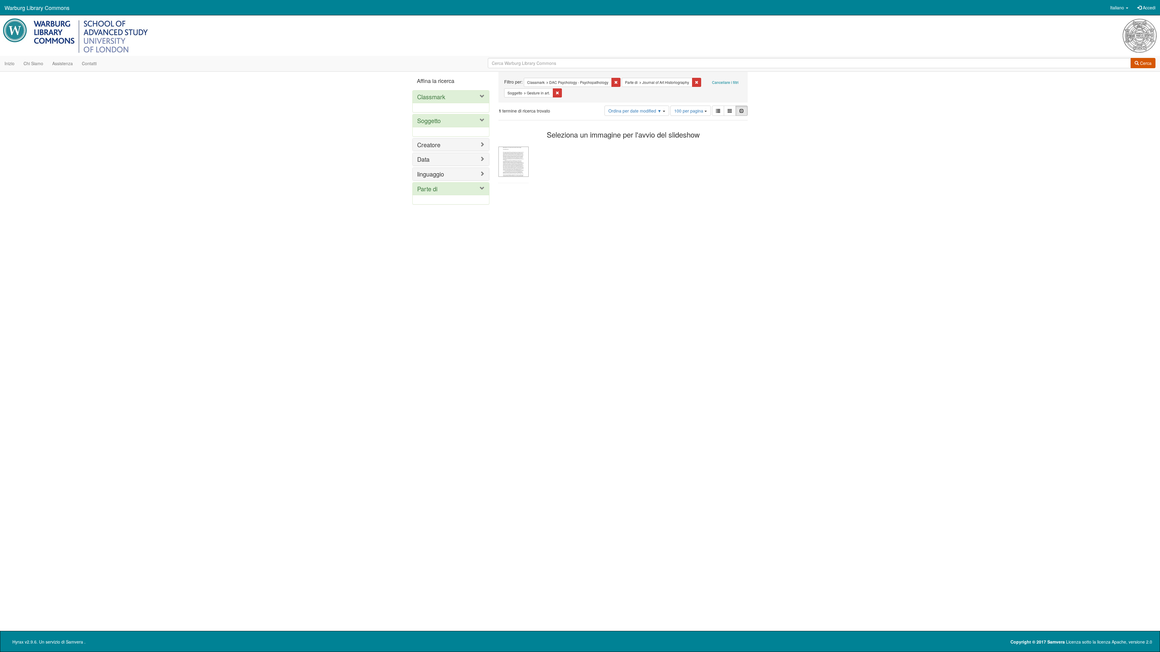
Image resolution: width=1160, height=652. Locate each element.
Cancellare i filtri (725, 82)
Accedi (1148, 8)
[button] (1119, 7)
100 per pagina (689, 111)
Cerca (1145, 63)
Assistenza (62, 63)
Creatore (428, 144)
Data (423, 159)
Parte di (427, 188)
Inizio (9, 63)
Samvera (74, 642)
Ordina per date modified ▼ (635, 111)
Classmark (431, 96)
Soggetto (429, 120)
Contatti (89, 63)
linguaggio (430, 174)
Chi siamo (33, 63)
